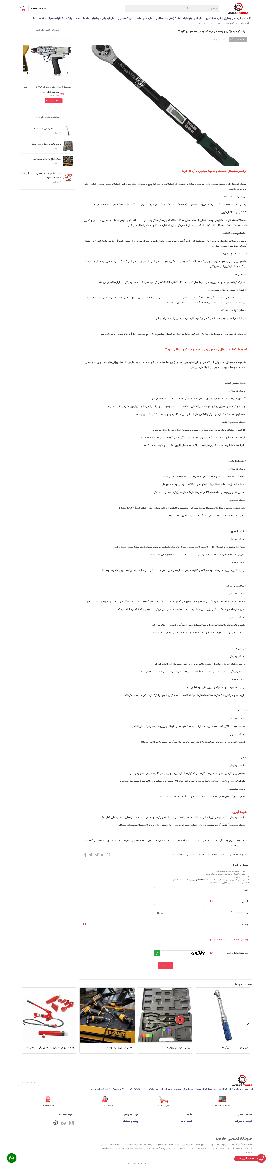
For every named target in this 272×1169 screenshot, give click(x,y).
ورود (41, 8)
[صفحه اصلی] (248, 23)
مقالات (241, 23)
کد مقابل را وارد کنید (237, 953)
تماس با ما (38, 18)
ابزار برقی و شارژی (232, 18)
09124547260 (135, 1089)
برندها (86, 18)
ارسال (165, 966)
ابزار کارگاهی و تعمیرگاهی (168, 18)
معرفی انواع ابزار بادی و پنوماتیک (47, 159)
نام (246, 890)
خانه (245, 18)
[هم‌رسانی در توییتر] (91, 855)
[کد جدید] (157, 953)
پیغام (245, 924)
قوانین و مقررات (243, 1121)
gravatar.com (202, 879)
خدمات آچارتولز (73, 18)
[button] (68, 73)
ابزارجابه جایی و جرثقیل (103, 18)
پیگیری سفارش (130, 1121)
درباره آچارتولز (131, 1114)
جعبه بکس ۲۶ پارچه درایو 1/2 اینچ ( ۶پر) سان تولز (48, 87)
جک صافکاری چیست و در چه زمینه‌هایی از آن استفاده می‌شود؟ (41, 175)
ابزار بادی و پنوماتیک (193, 18)
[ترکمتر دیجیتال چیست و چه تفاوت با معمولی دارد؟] (172, 1080)
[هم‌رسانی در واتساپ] (108, 855)
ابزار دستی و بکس (144, 18)
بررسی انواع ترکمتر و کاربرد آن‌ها (47, 129)
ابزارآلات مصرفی (125, 18)
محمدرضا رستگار (194, 855)
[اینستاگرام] (71, 1123)
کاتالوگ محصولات (54, 18)
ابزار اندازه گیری (213, 18)
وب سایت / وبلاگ (239, 912)
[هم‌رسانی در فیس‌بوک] (85, 855)
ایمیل (244, 901)
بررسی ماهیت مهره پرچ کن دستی (46, 144)
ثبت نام (34, 8)
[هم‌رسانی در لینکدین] (102, 855)
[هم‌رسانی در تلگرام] (97, 855)
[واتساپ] (63, 1123)
